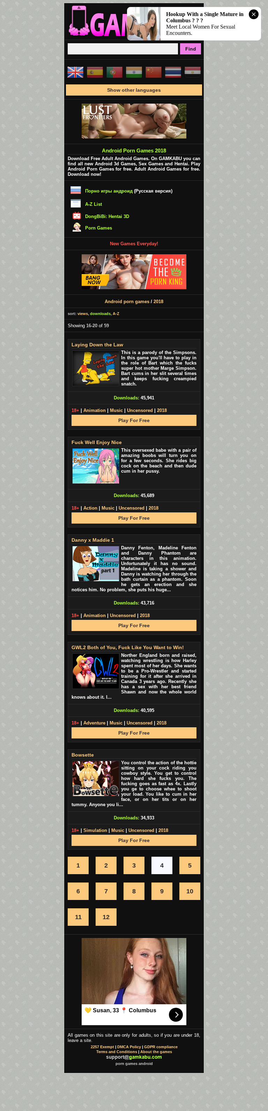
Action (90, 508)
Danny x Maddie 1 (93, 540)
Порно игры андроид (109, 191)
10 (189, 891)
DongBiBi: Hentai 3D (107, 216)
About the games (156, 1052)
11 (78, 917)
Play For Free (134, 420)
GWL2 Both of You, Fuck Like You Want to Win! (128, 647)
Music (116, 410)
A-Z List (93, 204)
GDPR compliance (161, 1047)
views (82, 313)
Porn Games (98, 228)
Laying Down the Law (97, 344)
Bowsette (83, 755)
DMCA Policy (129, 1047)
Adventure (94, 723)
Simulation (95, 830)
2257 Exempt (102, 1047)
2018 (158, 301)
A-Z (116, 313)
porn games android (134, 1063)
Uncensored (140, 410)
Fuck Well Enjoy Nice (97, 442)
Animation (94, 410)
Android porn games (127, 301)
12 (106, 917)
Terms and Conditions (116, 1052)
